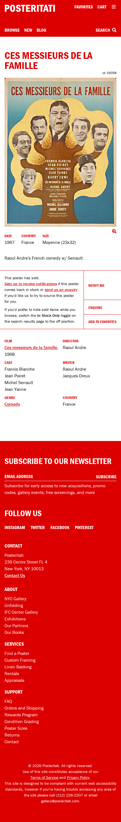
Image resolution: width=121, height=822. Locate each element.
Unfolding (14, 605)
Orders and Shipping (24, 708)
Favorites (83, 7)
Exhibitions (15, 619)
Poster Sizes (16, 728)
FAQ (8, 701)
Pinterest (84, 527)
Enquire (95, 307)
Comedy (12, 404)
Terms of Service (44, 777)
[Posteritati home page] (30, 8)
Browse (12, 30)
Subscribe (106, 476)
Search (103, 30)
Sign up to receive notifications (31, 283)
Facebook (59, 527)
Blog (41, 30)
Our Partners (16, 625)
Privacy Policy (78, 777)
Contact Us (15, 575)
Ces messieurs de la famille (31, 347)
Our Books (14, 632)
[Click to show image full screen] (60, 152)
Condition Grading (22, 721)
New (28, 30)
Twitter (38, 527)
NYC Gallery (15, 598)
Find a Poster (17, 653)
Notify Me (96, 285)
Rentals (12, 673)
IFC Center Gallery (21, 612)
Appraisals (14, 680)
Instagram (15, 527)
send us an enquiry (61, 289)
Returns (12, 735)
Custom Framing (20, 660)
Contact (12, 741)
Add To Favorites (102, 321)
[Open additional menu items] (113, 6)
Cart (101, 7)
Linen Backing (18, 666)
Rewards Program (21, 714)
